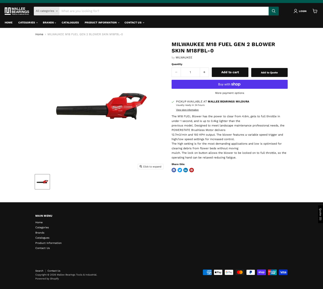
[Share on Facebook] (174, 170)
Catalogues (70, 22)
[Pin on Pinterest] (191, 170)
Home (9, 22)
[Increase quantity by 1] (204, 72)
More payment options (229, 92)
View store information (187, 110)
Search (39, 270)
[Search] (274, 11)
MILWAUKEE (184, 57)
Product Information (101, 22)
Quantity (177, 64)
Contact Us (133, 22)
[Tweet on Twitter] (180, 170)
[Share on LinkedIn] (185, 170)
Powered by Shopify (47, 278)
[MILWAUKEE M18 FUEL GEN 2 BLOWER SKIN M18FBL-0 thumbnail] (42, 181)
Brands (49, 22)
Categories (27, 22)
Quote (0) (320, 214)
